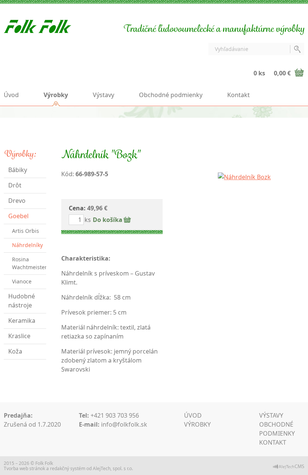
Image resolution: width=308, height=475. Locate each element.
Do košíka (107, 220)
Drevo (17, 200)
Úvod (11, 95)
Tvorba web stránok (24, 468)
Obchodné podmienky (170, 95)
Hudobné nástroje (21, 300)
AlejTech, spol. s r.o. (113, 468)
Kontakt (238, 95)
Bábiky (17, 170)
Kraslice (19, 336)
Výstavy (103, 95)
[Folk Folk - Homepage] (37, 26)
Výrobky (56, 95)
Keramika (21, 320)
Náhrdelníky (27, 245)
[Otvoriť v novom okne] (288, 466)
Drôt (14, 185)
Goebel (18, 216)
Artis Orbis (25, 230)
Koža (15, 351)
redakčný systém (67, 468)
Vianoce (22, 281)
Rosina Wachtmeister (29, 263)
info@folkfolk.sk (124, 424)
